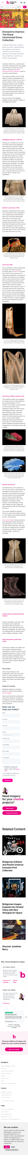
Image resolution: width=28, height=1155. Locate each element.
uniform (16, 271)
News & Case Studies (7, 1071)
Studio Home (4, 1078)
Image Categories (6, 1073)
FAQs (2, 1081)
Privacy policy (5, 1111)
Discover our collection (6, 981)
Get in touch (9, 808)
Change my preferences (11, 1149)
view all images (6, 693)
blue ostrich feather (8, 520)
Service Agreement (6, 1114)
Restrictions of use (6, 1116)
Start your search (14, 1049)
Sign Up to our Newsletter (8, 1083)
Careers (3, 1076)
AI (20, 7)
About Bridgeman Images (8, 1066)
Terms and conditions (7, 1109)
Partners (3, 1068)
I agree (7, 1147)
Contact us (6, 1003)
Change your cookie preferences (10, 1119)
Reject (13, 1147)
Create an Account (12, 813)
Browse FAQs (15, 981)
